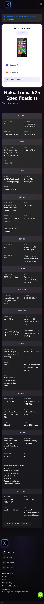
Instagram (10, 562)
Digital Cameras (7, 573)
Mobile (4, 576)
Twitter (9, 557)
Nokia (18, 17)
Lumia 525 (28, 17)
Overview (14, 72)
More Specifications (17, 524)
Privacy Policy (7, 583)
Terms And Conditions (10, 586)
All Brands (8, 17)
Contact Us (6, 589)
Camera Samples (17, 65)
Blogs (4, 579)
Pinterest (10, 567)
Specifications (16, 79)
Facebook (10, 552)
